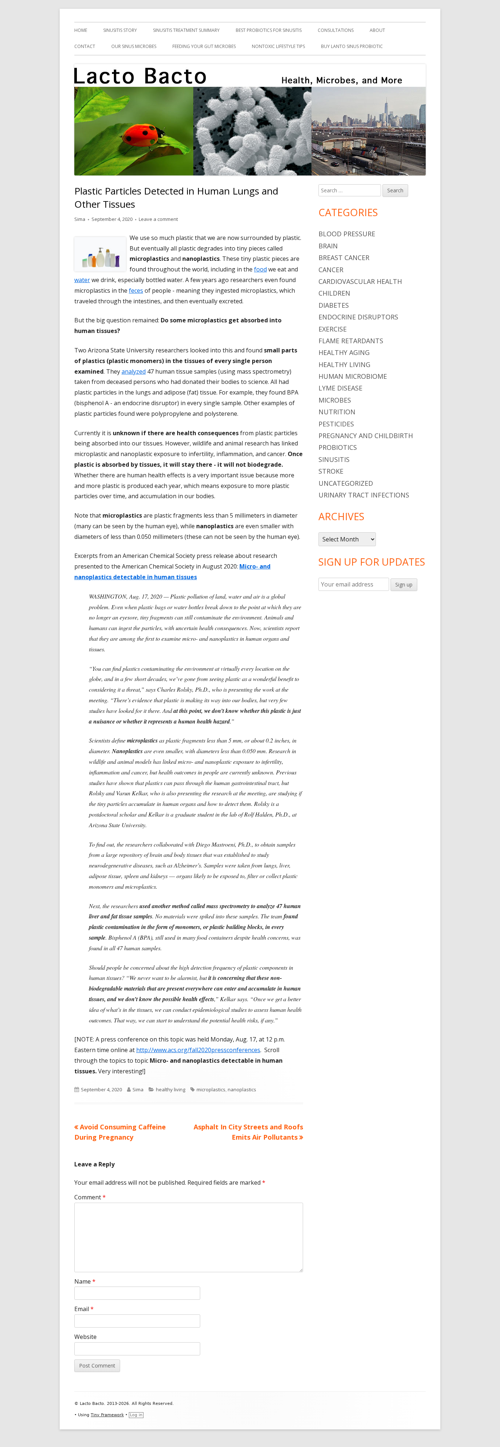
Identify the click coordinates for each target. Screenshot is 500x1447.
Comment (90, 1197)
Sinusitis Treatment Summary (186, 30)
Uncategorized (345, 483)
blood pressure (346, 233)
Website (85, 1337)
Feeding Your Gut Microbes (204, 46)
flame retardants (350, 340)
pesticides (336, 423)
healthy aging (344, 352)
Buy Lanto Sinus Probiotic (352, 46)
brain (328, 245)
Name (85, 1281)
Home (80, 30)
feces (136, 290)
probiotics (337, 447)
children (334, 293)
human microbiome (352, 376)
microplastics (211, 1089)
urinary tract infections (363, 495)
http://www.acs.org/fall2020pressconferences (198, 1050)
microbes (334, 400)
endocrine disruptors (358, 316)
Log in (136, 1415)
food (260, 269)
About (377, 30)
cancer (330, 269)
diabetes (333, 305)
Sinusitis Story (120, 30)
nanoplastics (242, 1089)
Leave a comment (158, 219)
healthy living (170, 1089)
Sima (79, 219)
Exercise (332, 329)
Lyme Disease (340, 388)
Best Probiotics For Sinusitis (269, 30)
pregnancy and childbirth (365, 435)
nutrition (336, 411)
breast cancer (343, 257)
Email (84, 1309)
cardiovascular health (360, 281)
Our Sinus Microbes (133, 46)
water (82, 280)
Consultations (336, 30)
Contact (84, 46)
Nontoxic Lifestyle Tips (278, 46)
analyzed (134, 371)
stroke (330, 471)
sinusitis (334, 459)
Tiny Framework (107, 1415)
